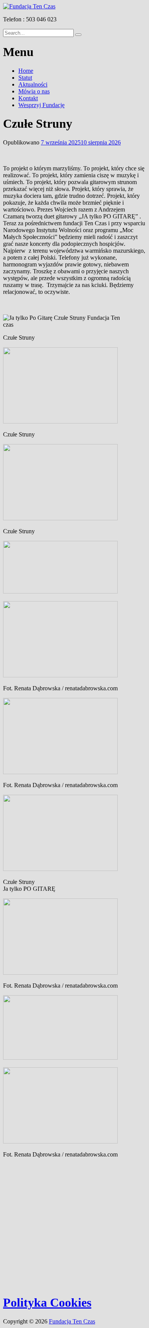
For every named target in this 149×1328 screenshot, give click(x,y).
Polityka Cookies (47, 1302)
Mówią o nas (34, 91)
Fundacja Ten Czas (72, 1321)
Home (25, 70)
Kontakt (28, 98)
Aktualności (32, 84)
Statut (25, 77)
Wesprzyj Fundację (41, 105)
